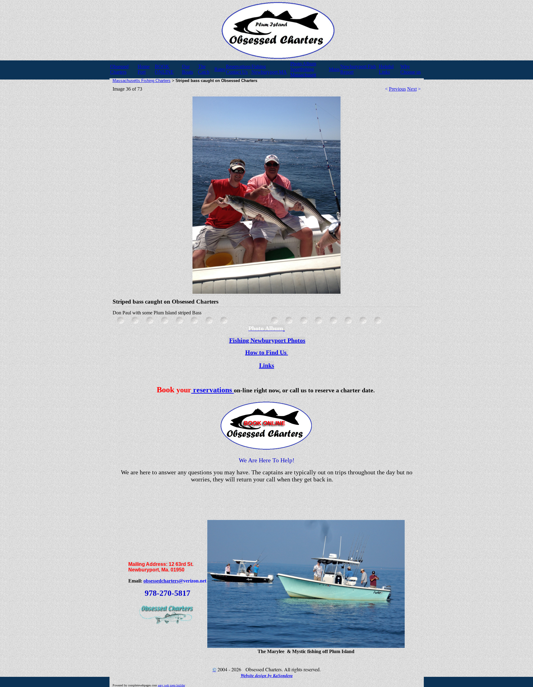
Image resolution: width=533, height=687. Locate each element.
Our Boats (187, 69)
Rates (219, 69)
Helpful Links (386, 69)
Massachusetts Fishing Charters (142, 80)
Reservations (238, 66)
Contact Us (237, 72)
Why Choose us (410, 69)
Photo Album (303, 63)
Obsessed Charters (119, 69)
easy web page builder (171, 685)
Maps (334, 69)
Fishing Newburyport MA (269, 69)
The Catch (203, 69)
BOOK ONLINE (164, 69)
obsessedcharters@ (163, 580)
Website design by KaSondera (267, 676)
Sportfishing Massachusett (303, 72)
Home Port (144, 69)
